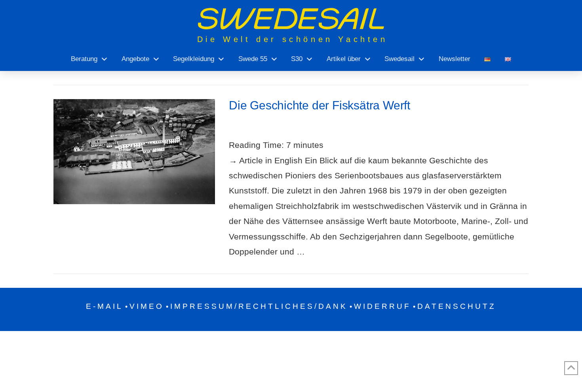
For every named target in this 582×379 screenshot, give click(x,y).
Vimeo (146, 306)
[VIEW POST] (134, 151)
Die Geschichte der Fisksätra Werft (319, 105)
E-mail (104, 306)
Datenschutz (456, 306)
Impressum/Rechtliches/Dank (259, 306)
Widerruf (382, 306)
